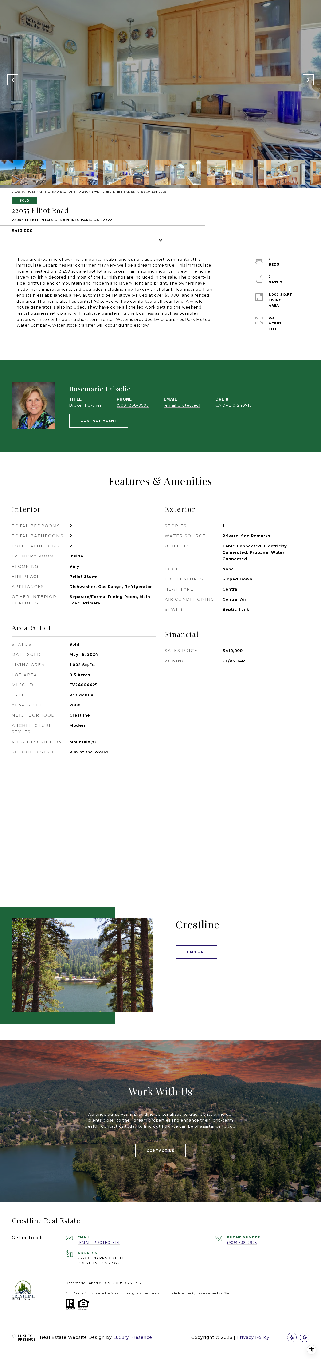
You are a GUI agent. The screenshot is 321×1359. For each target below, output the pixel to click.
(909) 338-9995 (133, 405)
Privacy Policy (253, 1337)
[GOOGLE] (304, 1337)
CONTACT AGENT (98, 421)
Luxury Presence (132, 1337)
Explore (196, 952)
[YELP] (292, 1337)
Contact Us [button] (161, 1151)
